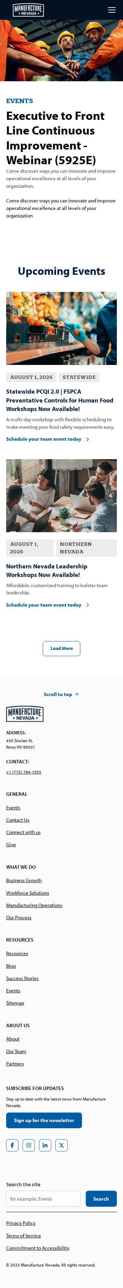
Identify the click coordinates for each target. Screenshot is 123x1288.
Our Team (16, 1051)
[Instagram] (29, 1145)
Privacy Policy (21, 1223)
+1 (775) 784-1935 (23, 772)
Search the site (23, 1184)
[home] (28, 10)
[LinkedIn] (45, 1145)
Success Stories (22, 978)
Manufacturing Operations (34, 905)
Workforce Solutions (27, 893)
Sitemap (15, 1003)
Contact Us (17, 820)
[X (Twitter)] (61, 1145)
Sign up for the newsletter (44, 1120)
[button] (111, 9)
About (12, 1038)
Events (13, 807)
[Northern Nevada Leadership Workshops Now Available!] (61, 495)
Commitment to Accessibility (37, 1248)
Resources (17, 953)
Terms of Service (23, 1235)
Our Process (18, 917)
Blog (11, 966)
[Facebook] (12, 1145)
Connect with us (23, 832)
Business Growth (24, 880)
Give (11, 844)
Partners (15, 1063)
